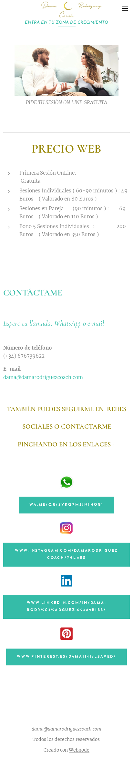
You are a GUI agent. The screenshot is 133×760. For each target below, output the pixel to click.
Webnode (79, 750)
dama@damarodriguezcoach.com (43, 377)
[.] (66, 13)
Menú (124, 8)
